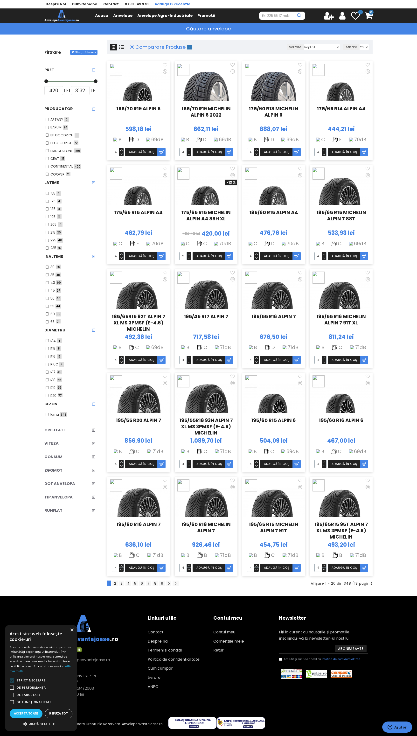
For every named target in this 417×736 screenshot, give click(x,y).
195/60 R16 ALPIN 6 (341, 420)
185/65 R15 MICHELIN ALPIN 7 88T (341, 215)
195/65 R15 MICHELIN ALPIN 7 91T (273, 527)
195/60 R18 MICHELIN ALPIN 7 (206, 527)
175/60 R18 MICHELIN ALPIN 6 (273, 111)
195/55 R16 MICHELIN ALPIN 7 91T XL (341, 319)
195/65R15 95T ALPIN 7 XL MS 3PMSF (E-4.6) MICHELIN (341, 530)
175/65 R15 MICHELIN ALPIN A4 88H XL (206, 215)
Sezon (50, 404)
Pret (49, 70)
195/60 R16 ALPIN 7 (138, 524)
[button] (41, 724)
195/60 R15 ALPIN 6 (273, 420)
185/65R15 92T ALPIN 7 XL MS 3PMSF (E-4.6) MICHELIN (138, 322)
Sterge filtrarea (85, 52)
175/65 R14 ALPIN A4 (341, 108)
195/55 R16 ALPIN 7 (273, 316)
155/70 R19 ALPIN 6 (138, 108)
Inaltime (53, 256)
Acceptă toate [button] (26, 713)
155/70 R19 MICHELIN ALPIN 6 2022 (206, 111)
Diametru (54, 330)
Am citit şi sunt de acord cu (322, 659)
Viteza (51, 443)
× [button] (72, 630)
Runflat (53, 510)
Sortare (295, 47)
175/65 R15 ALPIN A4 (138, 212)
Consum (53, 457)
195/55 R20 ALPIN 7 (138, 420)
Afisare (351, 47)
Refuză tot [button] (58, 713)
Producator (58, 109)
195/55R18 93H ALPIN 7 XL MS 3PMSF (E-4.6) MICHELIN (206, 426)
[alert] (41, 678)
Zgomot (53, 470)
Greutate (55, 430)
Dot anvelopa (59, 483)
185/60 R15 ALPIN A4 (273, 212)
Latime (51, 182)
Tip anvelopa (58, 497)
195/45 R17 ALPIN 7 (206, 316)
